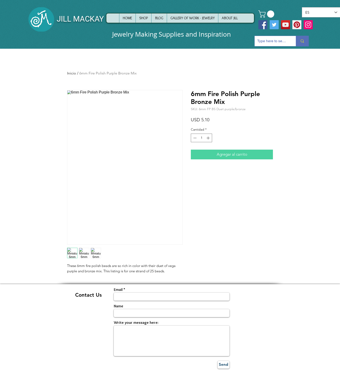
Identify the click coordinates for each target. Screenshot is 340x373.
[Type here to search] (302, 41)
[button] (267, 14)
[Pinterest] (296, 24)
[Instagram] (308, 24)
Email (118, 290)
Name (118, 306)
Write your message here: (136, 323)
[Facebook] (262, 24)
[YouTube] (285, 24)
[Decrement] (194, 138)
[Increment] (208, 138)
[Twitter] (274, 24)
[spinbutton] (201, 138)
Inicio (71, 73)
